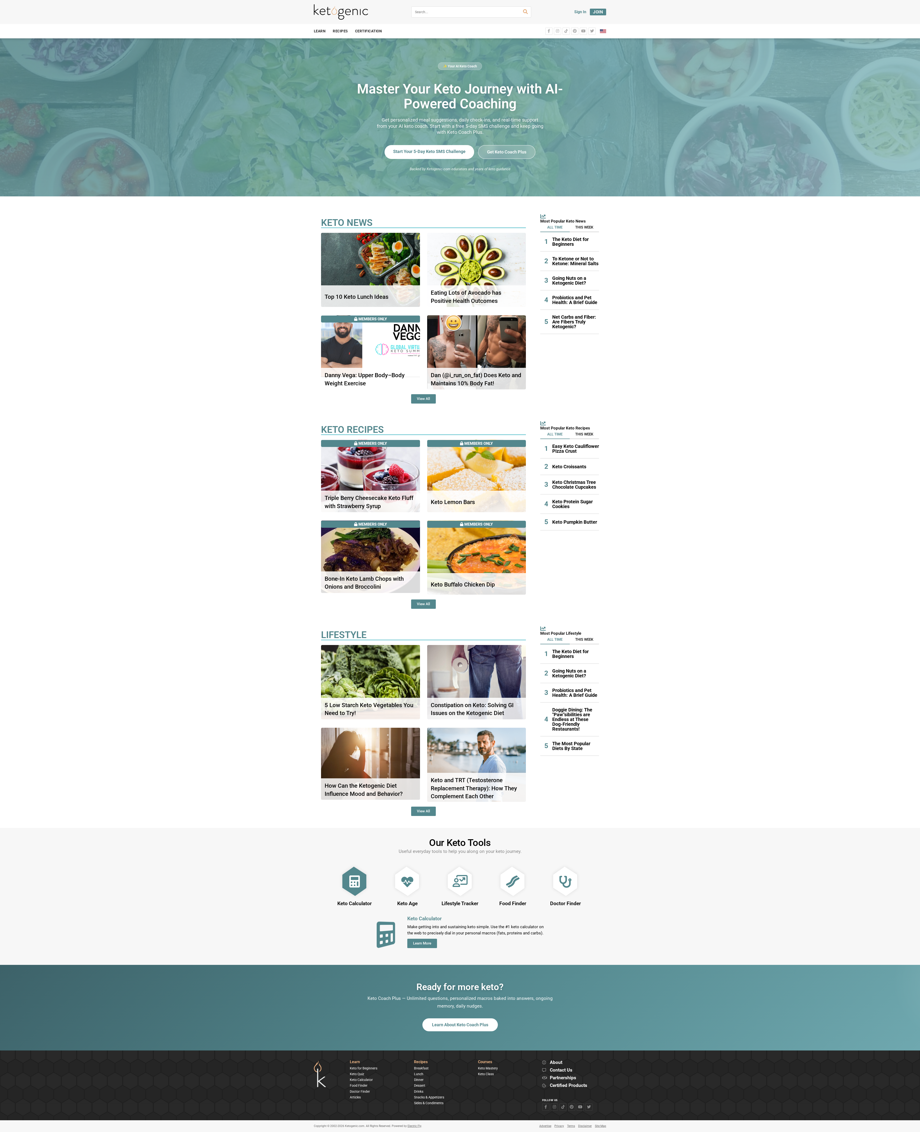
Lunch (418, 1074)
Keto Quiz (357, 1074)
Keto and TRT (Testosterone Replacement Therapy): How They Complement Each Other (474, 788)
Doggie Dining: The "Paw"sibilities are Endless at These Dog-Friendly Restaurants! (572, 719)
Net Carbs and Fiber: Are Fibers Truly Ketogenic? (574, 321)
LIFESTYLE (344, 634)
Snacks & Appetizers (429, 1097)
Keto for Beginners (363, 1068)
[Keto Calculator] (354, 881)
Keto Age (407, 903)
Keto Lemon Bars (453, 502)
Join (598, 11)
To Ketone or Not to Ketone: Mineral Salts (575, 261)
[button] (555, 227)
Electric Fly (414, 1126)
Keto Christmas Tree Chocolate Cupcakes (574, 484)
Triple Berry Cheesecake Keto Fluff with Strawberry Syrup (369, 502)
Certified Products (568, 1085)
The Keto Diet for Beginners (570, 241)
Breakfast (421, 1068)
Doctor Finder (565, 903)
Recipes (421, 1062)
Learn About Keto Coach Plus (460, 1024)
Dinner (419, 1080)
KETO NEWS (347, 222)
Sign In (580, 12)
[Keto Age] (407, 881)
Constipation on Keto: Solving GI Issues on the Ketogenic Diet (472, 709)
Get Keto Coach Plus (506, 151)
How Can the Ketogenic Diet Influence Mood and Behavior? (364, 789)
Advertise (545, 1126)
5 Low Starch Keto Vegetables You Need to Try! (369, 709)
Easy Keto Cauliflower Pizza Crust (575, 448)
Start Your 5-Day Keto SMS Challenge (429, 151)
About (556, 1062)
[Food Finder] (512, 881)
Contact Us (561, 1070)
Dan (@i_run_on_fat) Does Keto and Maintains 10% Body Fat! (476, 379)
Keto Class (486, 1074)
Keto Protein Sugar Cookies (572, 504)
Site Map (600, 1126)
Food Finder (512, 903)
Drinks (418, 1091)
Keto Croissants (569, 466)
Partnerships (563, 1077)
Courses (485, 1062)
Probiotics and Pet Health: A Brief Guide (574, 300)
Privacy (559, 1126)
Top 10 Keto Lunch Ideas (356, 296)
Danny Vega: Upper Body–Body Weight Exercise (365, 379)
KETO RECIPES (352, 429)
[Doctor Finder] (565, 881)
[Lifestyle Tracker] (460, 881)
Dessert (419, 1085)
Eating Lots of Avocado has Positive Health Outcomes (466, 296)
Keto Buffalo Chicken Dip (463, 584)
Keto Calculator (354, 903)
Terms (571, 1126)
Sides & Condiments (428, 1103)
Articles (355, 1097)
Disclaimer (585, 1126)
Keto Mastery (488, 1068)
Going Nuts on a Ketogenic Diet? (569, 280)
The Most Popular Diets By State (571, 746)
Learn (355, 1062)
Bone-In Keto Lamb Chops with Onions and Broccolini (364, 582)
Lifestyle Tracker (460, 903)
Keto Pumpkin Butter (574, 522)
